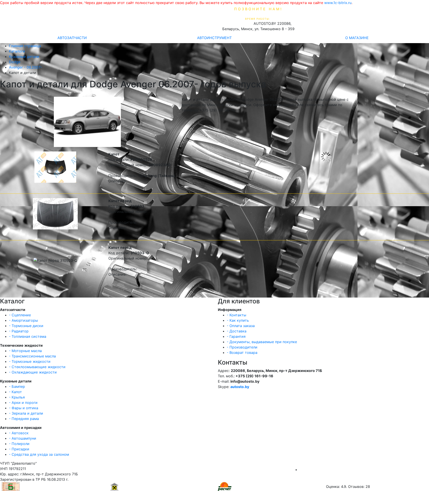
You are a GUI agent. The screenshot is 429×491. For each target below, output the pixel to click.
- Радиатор (19, 331)
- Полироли (19, 443)
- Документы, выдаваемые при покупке (262, 342)
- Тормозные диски (26, 325)
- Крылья (17, 397)
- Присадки (19, 449)
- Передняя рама (24, 418)
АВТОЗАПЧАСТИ (72, 38)
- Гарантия (236, 336)
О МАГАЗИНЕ (357, 38)
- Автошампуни (22, 438)
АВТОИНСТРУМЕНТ (214, 38)
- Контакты (236, 315)
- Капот (15, 392)
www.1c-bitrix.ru (337, 2)
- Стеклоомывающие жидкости (37, 367)
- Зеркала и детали (26, 413)
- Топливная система (27, 336)
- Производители (242, 347)
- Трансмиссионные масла (32, 356)
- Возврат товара (242, 352)
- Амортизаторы (23, 320)
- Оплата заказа (241, 325)
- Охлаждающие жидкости (33, 372)
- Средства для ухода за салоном (39, 454)
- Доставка (236, 331)
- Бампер (17, 386)
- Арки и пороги (23, 402)
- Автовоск (19, 433)
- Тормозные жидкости (29, 361)
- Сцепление (20, 315)
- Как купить (238, 320)
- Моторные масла (25, 350)
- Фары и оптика (23, 408)
